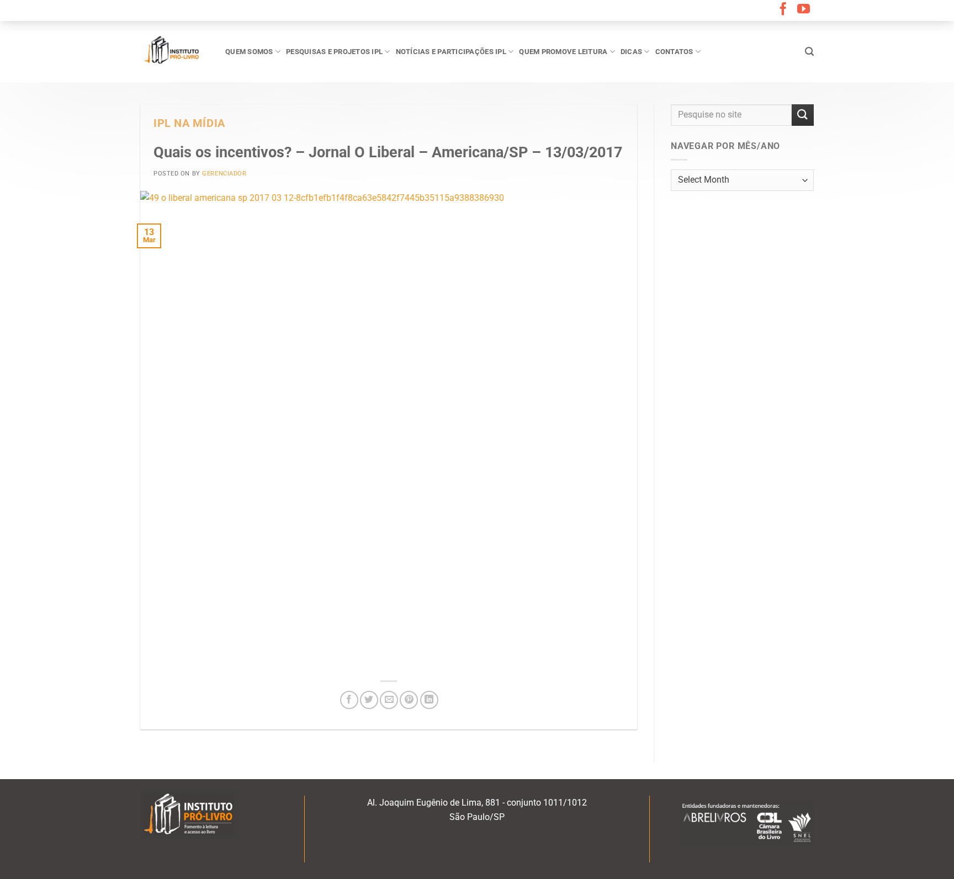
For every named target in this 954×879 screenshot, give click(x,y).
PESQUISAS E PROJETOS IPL (334, 51)
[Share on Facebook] (349, 700)
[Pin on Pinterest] (409, 700)
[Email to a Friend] (389, 700)
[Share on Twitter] (369, 700)
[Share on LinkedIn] (429, 700)
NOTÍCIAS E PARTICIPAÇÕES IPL (451, 51)
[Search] (809, 51)
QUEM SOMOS (249, 51)
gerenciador (224, 173)
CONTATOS (674, 51)
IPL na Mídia (189, 123)
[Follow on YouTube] (803, 10)
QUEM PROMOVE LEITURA (563, 51)
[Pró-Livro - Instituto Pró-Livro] (174, 51)
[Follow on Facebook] (783, 10)
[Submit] (803, 115)
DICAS (631, 51)
